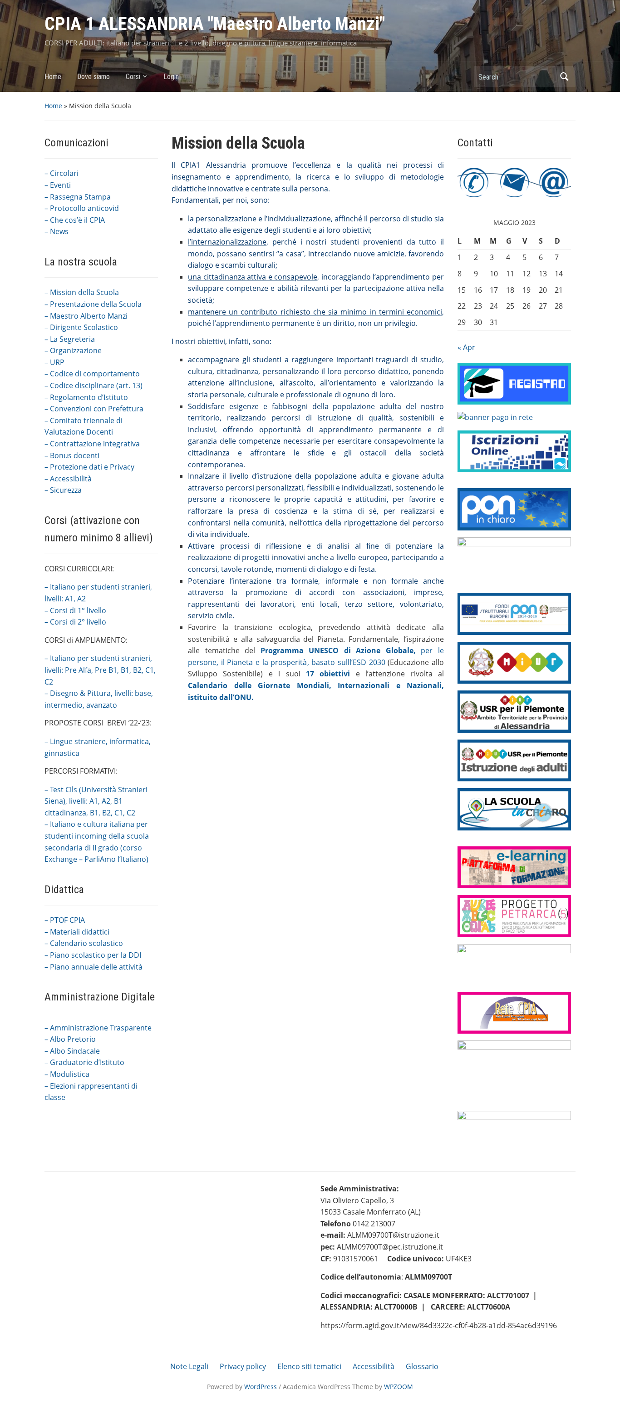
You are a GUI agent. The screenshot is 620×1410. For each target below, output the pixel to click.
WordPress (260, 1386)
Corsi (133, 76)
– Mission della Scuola (81, 292)
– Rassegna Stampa (77, 197)
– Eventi (57, 185)
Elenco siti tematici (309, 1366)
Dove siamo (93, 76)
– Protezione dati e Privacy (89, 467)
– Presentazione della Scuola (93, 304)
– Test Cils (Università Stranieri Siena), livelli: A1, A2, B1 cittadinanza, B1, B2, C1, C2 (96, 801)
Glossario (422, 1366)
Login (171, 76)
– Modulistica (66, 1074)
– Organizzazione (73, 350)
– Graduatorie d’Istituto (84, 1062)
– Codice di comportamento (92, 374)
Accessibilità (373, 1366)
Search (564, 76)
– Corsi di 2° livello (75, 622)
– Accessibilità (68, 479)
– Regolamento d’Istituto (86, 397)
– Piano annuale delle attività (93, 967)
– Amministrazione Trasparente (98, 1028)
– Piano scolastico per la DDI (92, 955)
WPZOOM (398, 1386)
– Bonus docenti (71, 455)
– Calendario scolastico (83, 943)
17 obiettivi (328, 674)
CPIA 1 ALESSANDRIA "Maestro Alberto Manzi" (214, 24)
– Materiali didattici (76, 932)
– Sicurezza (63, 490)
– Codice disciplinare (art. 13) (93, 385)
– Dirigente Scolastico (81, 327)
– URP (54, 362)
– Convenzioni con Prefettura (93, 409)
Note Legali (189, 1366)
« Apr (466, 347)
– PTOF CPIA (64, 920)
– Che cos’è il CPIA (74, 220)
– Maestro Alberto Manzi (86, 316)
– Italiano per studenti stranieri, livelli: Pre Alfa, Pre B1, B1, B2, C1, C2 (100, 669)
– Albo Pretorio (70, 1039)
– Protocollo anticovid (81, 208)
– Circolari (61, 173)
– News (56, 231)
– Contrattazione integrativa (92, 444)
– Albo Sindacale (72, 1051)
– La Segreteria (69, 339)
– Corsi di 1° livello (75, 610)
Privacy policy (243, 1366)
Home (52, 76)
